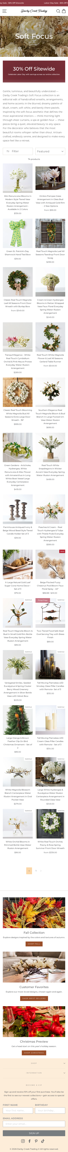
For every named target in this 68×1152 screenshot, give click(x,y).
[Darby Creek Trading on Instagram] (23, 1141)
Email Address (13, 1118)
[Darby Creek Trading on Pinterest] (36, 1141)
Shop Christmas (34, 1053)
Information (34, 1073)
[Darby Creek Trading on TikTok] (43, 1141)
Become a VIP (34, 1085)
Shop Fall (34, 944)
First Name (10, 1105)
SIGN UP (34, 1133)
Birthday (41, 1105)
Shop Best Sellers (34, 998)
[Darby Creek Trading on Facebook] (29, 1141)
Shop (34, 1063)
